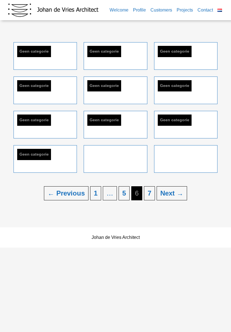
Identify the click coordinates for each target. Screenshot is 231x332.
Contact (205, 10)
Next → (171, 193)
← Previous (66, 193)
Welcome (119, 10)
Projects (185, 10)
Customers (161, 10)
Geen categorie (34, 51)
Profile (139, 10)
